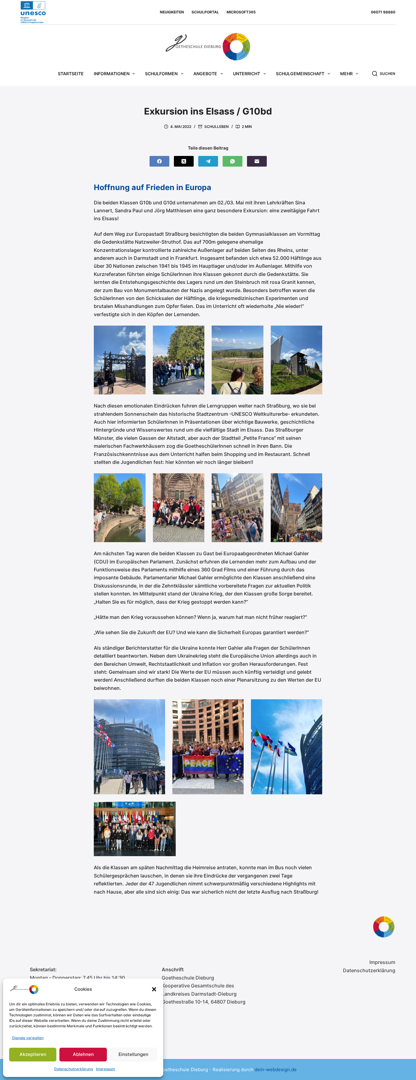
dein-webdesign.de (276, 1069)
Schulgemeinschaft (300, 73)
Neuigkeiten (172, 12)
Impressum (105, 1069)
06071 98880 (383, 12)
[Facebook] (159, 161)
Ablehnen (83, 1054)
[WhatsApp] (232, 161)
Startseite (71, 73)
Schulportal (205, 12)
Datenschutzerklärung (73, 1069)
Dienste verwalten (28, 1038)
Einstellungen (133, 1054)
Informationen (111, 73)
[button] (154, 989)
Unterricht (246, 73)
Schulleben (216, 126)
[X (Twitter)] (184, 161)
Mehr (346, 73)
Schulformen (161, 73)
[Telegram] (208, 161)
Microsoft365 (241, 12)
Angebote (205, 73)
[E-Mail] (257, 161)
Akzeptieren (32, 1054)
